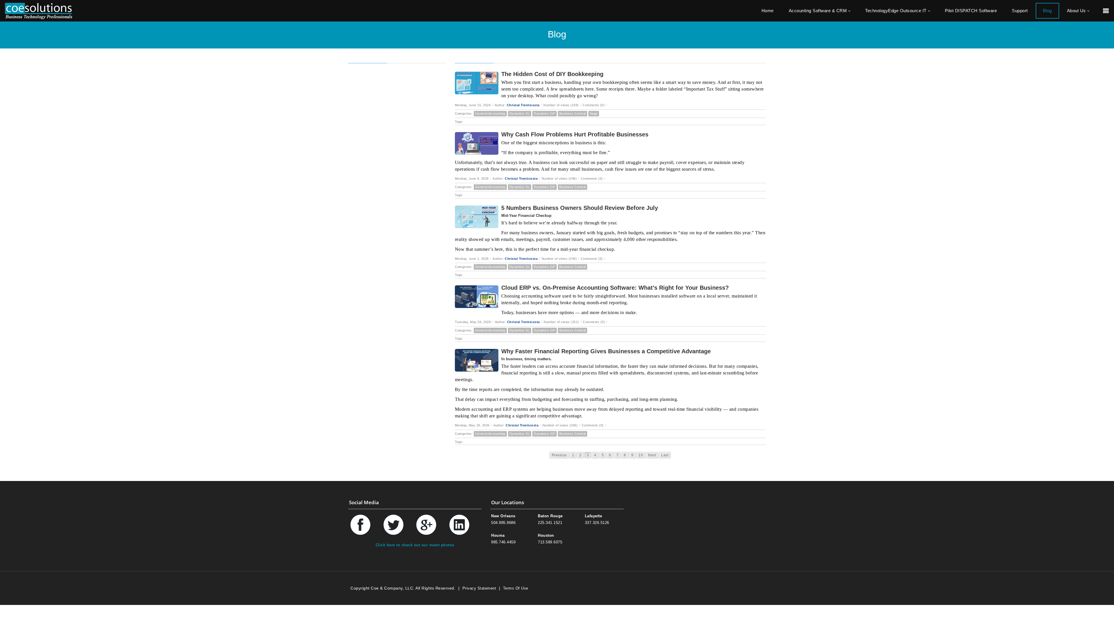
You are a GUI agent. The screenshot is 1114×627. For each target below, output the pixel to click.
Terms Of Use (515, 588)
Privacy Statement (479, 588)
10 (641, 455)
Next (652, 455)
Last (664, 455)
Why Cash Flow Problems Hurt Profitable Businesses (574, 134)
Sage (594, 113)
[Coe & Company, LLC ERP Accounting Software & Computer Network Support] (38, 10)
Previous (559, 455)
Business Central (572, 113)
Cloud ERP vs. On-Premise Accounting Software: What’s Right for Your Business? (615, 287)
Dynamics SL (519, 113)
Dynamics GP (544, 113)
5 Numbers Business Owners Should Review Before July (579, 208)
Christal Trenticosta (523, 105)
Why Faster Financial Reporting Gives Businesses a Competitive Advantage (606, 351)
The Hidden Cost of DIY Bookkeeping (552, 74)
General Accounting (490, 113)
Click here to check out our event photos (415, 545)
